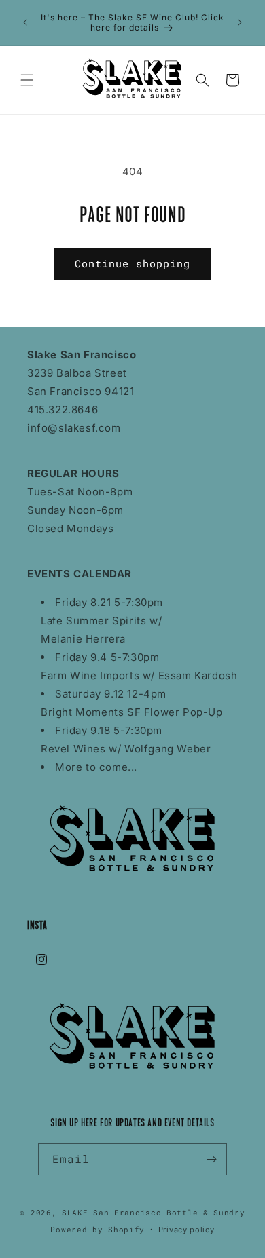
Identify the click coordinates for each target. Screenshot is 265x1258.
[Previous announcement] (25, 22)
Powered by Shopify (97, 1228)
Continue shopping (132, 263)
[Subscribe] (211, 1159)
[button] (27, 80)
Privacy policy (186, 1229)
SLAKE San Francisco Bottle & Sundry (153, 1212)
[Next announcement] (240, 22)
